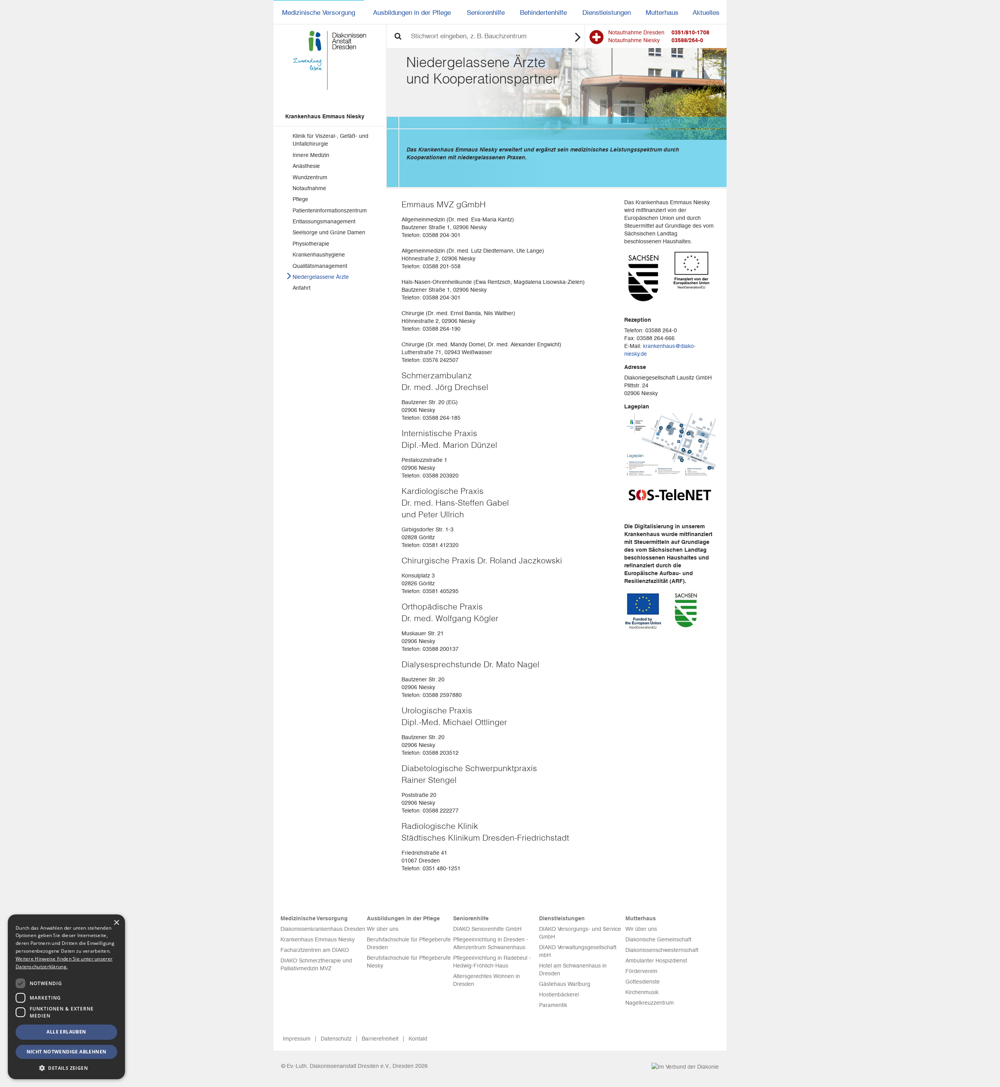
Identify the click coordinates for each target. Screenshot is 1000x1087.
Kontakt (418, 1038)
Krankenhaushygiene (319, 254)
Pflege (300, 199)
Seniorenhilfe (486, 12)
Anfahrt (302, 288)
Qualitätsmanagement (320, 266)
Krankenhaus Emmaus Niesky (324, 116)
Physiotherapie (311, 244)
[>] (578, 37)
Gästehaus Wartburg (564, 984)
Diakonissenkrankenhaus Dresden (322, 929)
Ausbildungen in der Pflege (412, 12)
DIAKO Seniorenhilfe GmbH (487, 929)
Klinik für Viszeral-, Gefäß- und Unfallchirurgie (330, 140)
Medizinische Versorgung (318, 12)
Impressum (297, 1038)
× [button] (116, 923)
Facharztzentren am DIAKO (314, 950)
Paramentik (553, 1005)
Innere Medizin (311, 155)
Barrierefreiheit (380, 1038)
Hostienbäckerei (559, 994)
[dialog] (66, 996)
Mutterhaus (662, 12)
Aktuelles (706, 12)
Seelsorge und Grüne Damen (329, 232)
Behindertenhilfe (543, 12)
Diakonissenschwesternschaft (661, 950)
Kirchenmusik (642, 992)
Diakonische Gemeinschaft (658, 939)
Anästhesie (306, 166)
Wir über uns (382, 929)
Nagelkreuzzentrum (649, 1003)
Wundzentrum (310, 177)
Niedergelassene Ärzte (321, 277)
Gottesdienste (642, 981)
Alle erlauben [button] (66, 1031)
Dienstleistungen (606, 12)
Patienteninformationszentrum (330, 210)
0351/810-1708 (690, 32)
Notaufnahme (309, 188)
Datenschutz (336, 1038)
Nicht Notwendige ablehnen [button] (67, 1051)
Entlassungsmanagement (324, 221)
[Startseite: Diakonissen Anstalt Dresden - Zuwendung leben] (329, 60)
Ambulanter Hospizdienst (656, 960)
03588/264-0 (687, 40)
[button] (66, 1067)
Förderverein (641, 971)
